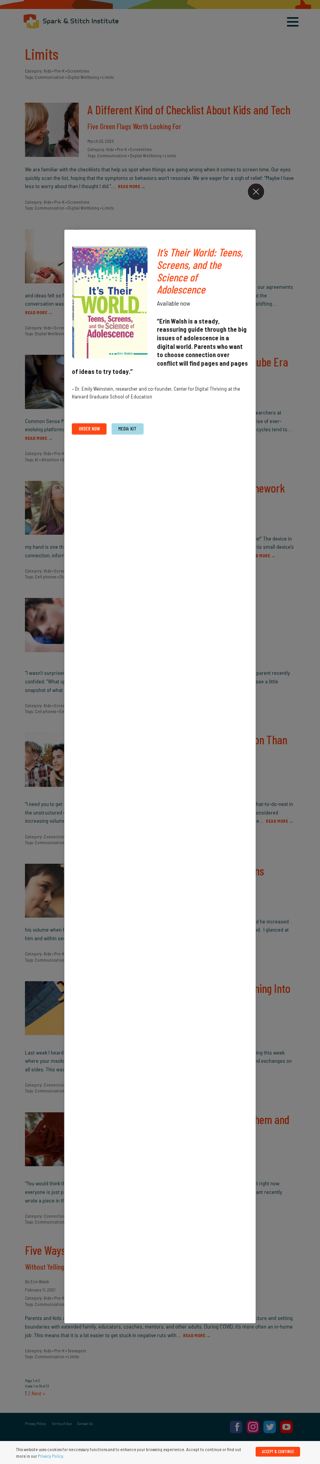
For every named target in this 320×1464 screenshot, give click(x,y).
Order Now (89, 428)
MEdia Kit (127, 428)
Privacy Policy (50, 1456)
